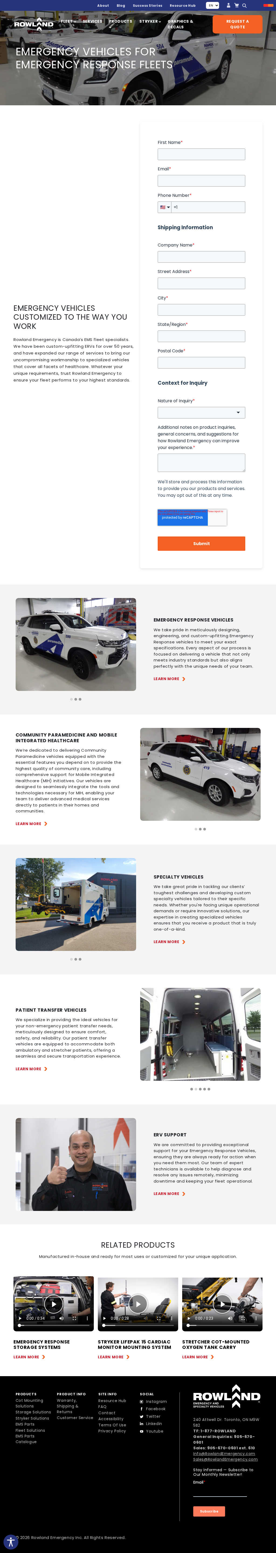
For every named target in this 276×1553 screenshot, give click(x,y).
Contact (106, 1413)
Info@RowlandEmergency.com (224, 1453)
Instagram (156, 1401)
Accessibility (110, 1419)
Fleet (67, 21)
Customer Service (75, 1417)
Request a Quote (237, 24)
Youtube (154, 1431)
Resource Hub (183, 5)
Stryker (149, 21)
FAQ (102, 1406)
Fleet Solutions (30, 1430)
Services (92, 21)
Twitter (153, 1416)
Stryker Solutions (32, 1418)
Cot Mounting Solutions (29, 1403)
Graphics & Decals (180, 24)
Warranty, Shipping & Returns (67, 1406)
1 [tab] (71, 699)
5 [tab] (209, 1089)
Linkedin (154, 1423)
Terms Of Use (112, 1425)
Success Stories (148, 5)
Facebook (156, 1409)
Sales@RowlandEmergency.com (225, 1459)
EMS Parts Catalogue (26, 1438)
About (103, 5)
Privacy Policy (112, 1431)
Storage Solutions (33, 1412)
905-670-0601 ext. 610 (231, 1448)
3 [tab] (80, 699)
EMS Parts (25, 1424)
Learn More (167, 678)
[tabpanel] (76, 644)
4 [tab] (204, 1089)
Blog (121, 5)
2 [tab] (75, 699)
